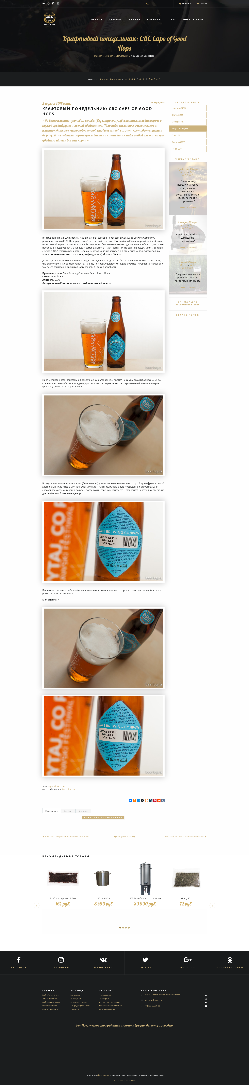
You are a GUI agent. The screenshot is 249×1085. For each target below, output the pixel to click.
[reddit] (159, 800)
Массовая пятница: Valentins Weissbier (184, 836)
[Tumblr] (163, 800)
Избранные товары (51, 1002)
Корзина (186, 3)
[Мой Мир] (138, 800)
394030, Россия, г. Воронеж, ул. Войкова (162, 994)
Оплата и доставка (78, 1002)
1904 (132, 79)
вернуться (159, 102)
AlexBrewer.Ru (103, 1075)
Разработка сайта (125, 1081)
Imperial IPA (53, 786)
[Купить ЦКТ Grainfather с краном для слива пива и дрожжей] (145, 878)
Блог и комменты (50, 1009)
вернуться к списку (125, 836)
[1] (150, 79)
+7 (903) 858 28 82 (152, 1005)
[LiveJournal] (150, 800)
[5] (159, 79)
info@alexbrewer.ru (153, 1000)
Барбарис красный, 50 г (63, 898)
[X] (142, 800)
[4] (157, 79)
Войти (203, 3)
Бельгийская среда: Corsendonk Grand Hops (67, 836)
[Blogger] (146, 800)
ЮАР (63, 786)
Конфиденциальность (80, 1005)
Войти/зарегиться (50, 995)
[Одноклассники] (134, 800)
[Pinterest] (154, 800)
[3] (154, 79)
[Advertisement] (124, 1051)
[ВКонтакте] (130, 800)
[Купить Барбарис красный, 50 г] (63, 878)
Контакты (74, 1009)
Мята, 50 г (186, 898)
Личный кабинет (49, 998)
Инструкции (75, 998)
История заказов (49, 1005)
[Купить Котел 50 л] (104, 878)
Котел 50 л (104, 898)
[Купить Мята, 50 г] (186, 878)
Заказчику (75, 995)
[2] (152, 79)
